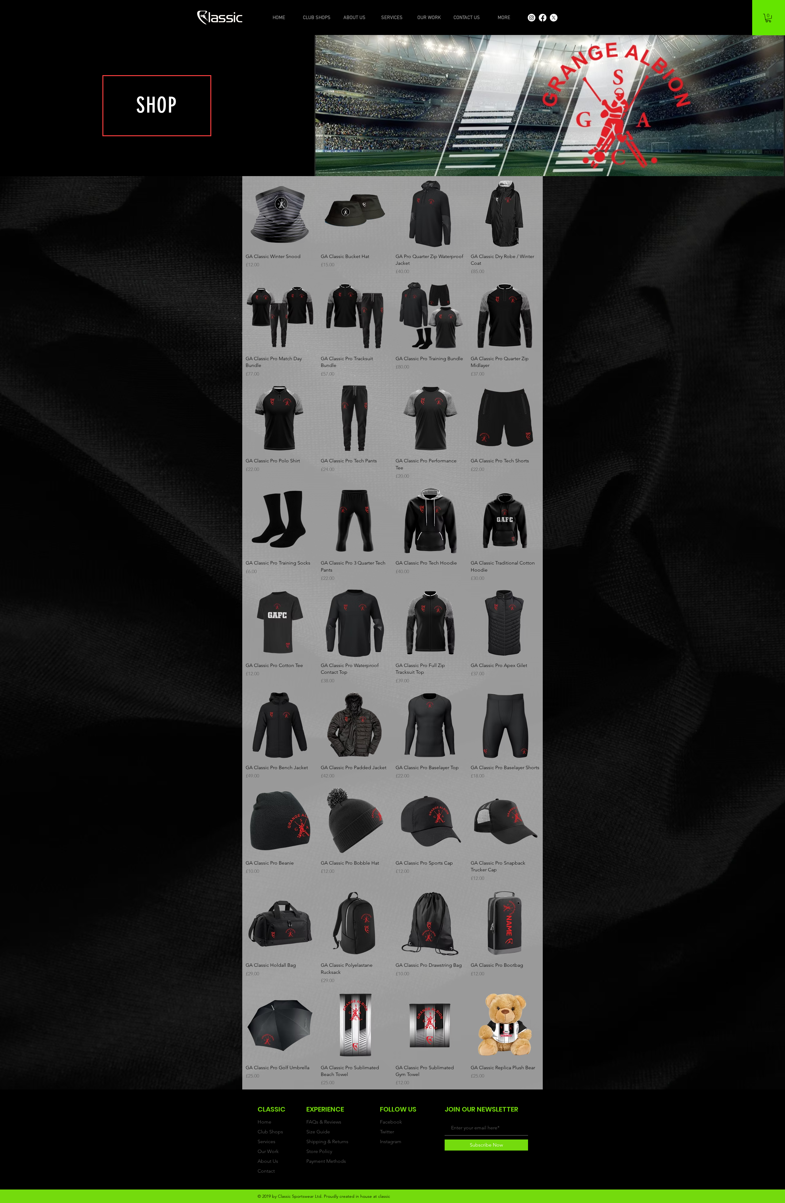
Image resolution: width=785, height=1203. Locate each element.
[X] (553, 17)
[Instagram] (531, 17)
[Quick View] (280, 213)
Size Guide (318, 1132)
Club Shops (270, 1132)
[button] (768, 18)
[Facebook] (542, 17)
